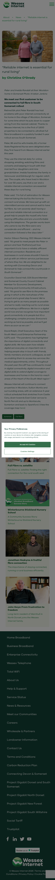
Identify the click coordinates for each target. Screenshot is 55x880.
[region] (27, 440)
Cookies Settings (27, 451)
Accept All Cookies (27, 444)
